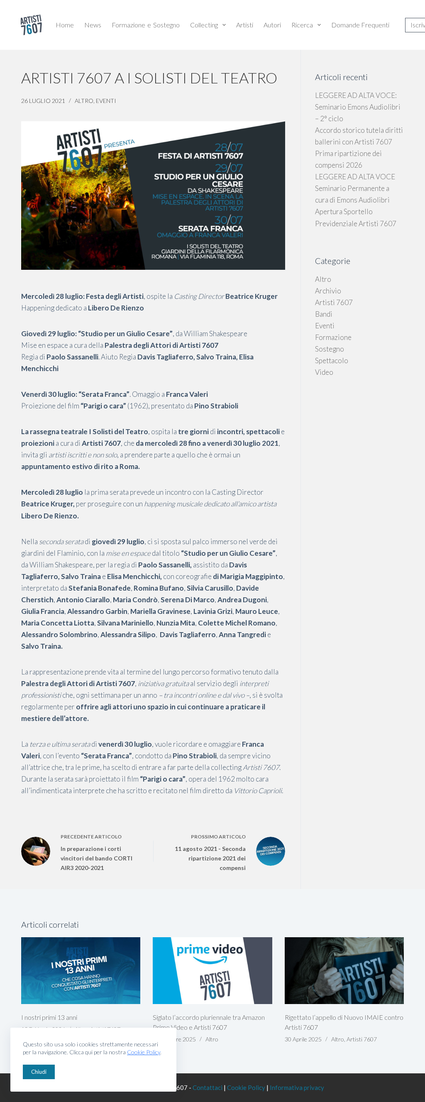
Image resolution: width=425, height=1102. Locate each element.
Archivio (328, 290)
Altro (84, 100)
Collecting (204, 25)
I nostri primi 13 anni (49, 1017)
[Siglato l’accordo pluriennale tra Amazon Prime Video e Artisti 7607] (212, 970)
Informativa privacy (297, 1087)
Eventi (106, 100)
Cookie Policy (143, 1052)
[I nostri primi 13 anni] (80, 970)
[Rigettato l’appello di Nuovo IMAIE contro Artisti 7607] (344, 970)
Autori (272, 25)
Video (324, 372)
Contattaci (207, 1087)
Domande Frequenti (360, 25)
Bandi (323, 314)
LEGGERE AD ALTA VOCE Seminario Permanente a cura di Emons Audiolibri (355, 188)
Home (65, 25)
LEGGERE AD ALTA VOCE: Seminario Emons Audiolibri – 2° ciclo (358, 107)
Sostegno (329, 349)
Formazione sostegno (146, 25)
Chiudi (38, 1071)
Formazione (333, 337)
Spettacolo (331, 360)
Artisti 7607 (334, 302)
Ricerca (302, 25)
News (92, 25)
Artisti (244, 25)
